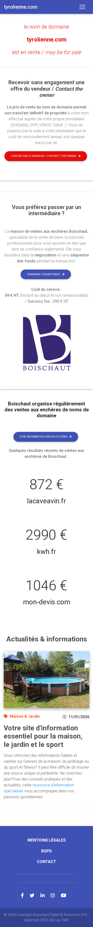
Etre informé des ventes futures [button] (43, 436)
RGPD (46, 851)
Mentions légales (47, 840)
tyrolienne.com (46, 39)
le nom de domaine (46, 27)
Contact (46, 861)
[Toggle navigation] (82, 7)
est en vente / (46, 52)
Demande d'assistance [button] (43, 274)
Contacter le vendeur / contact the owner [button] (43, 156)
